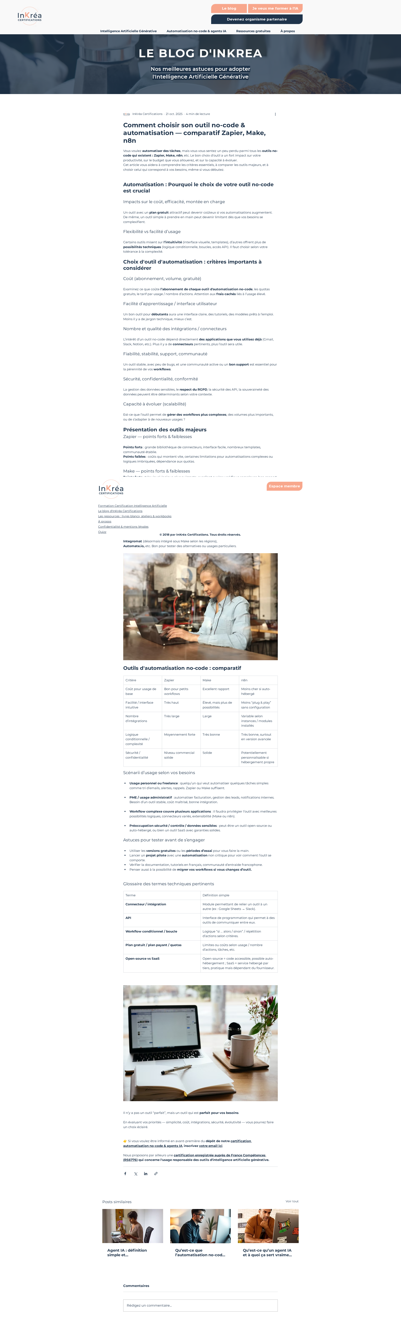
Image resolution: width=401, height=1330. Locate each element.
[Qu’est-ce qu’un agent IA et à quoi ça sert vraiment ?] (268, 1226)
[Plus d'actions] (275, 114)
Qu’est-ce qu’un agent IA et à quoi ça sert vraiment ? (268, 1252)
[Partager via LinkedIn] (146, 1174)
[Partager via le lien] (156, 1174)
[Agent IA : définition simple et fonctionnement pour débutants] (132, 1226)
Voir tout (292, 1201)
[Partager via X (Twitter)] (135, 1174)
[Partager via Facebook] (125, 1174)
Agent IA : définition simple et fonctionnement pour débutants (128, 1252)
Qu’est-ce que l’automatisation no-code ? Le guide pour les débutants (200, 1252)
